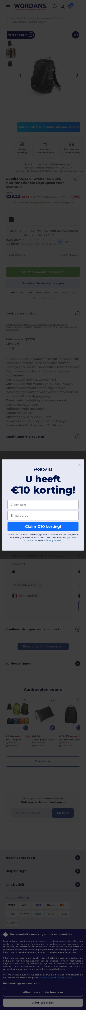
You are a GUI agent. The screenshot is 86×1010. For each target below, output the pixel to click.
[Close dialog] (79, 464)
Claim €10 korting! (43, 526)
